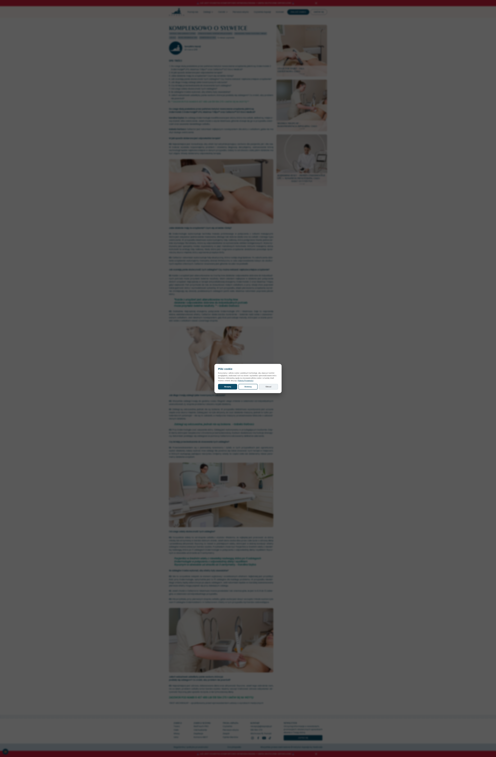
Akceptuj (227, 387)
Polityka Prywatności (245, 381)
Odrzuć (268, 387)
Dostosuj (248, 387)
